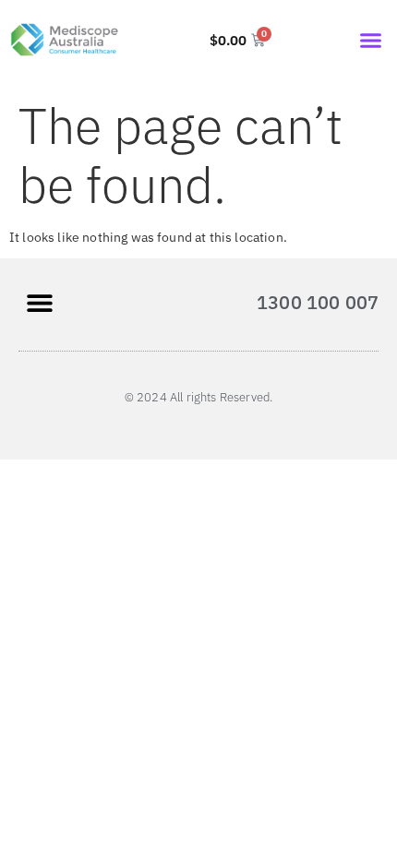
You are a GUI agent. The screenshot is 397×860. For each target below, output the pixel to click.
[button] (371, 39)
